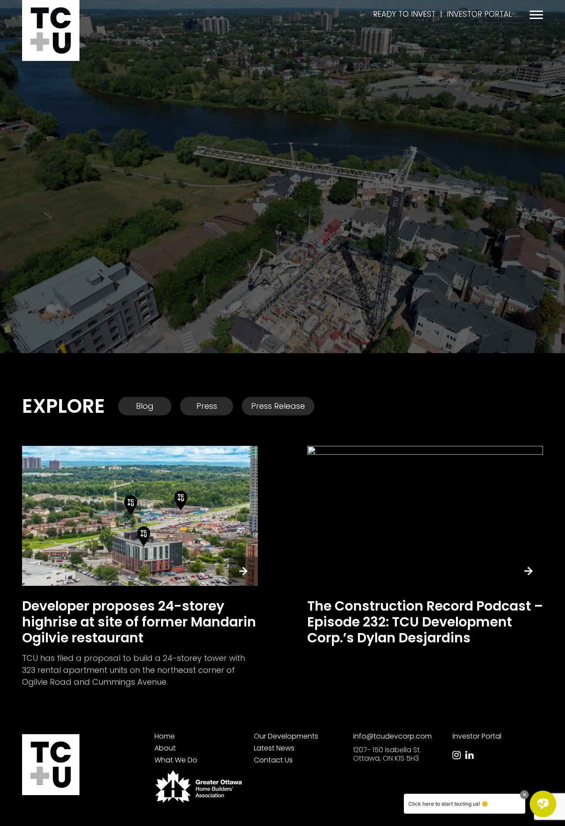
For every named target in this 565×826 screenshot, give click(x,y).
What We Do (175, 760)
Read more (140, 567)
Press (206, 405)
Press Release (278, 405)
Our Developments (286, 736)
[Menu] (536, 15)
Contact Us (273, 760)
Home (164, 736)
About (165, 748)
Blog (145, 405)
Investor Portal (479, 14)
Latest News (274, 748)
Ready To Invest (404, 14)
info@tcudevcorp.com (392, 736)
